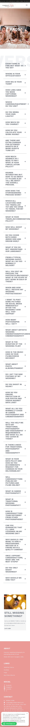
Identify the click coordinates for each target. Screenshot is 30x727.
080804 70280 (14, 621)
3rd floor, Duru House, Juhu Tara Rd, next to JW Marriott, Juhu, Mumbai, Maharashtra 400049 (15, 706)
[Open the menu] (27, 5)
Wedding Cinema (9, 667)
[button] (9, 723)
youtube (8, 689)
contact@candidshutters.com (14, 623)
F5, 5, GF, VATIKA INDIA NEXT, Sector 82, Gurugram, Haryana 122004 (14, 711)
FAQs (5, 672)
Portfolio (6, 670)
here (13, 625)
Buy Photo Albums (9, 675)
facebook (8, 685)
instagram (9, 687)
